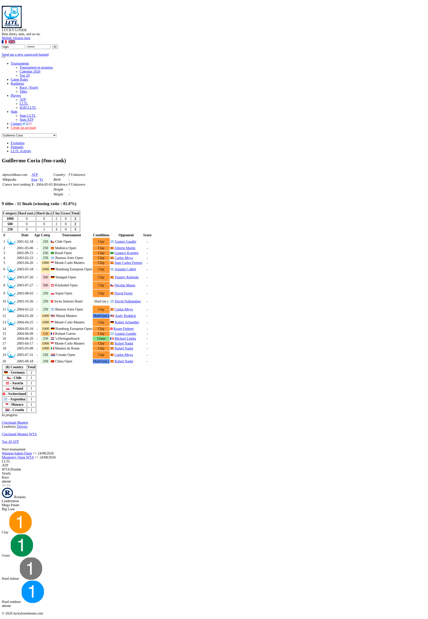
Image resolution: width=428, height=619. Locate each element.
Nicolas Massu (125, 285)
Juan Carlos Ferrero (128, 263)
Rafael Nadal (124, 343)
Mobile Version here (16, 38)
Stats (14, 111)
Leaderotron (10, 501)
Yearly (6, 473)
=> (9, 485)
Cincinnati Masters (15, 422)
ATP (23, 99)
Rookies (19, 497)
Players (16, 95)
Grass (6, 555)
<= (4, 485)
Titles (23, 91)
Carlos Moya (124, 258)
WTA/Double (11, 469)
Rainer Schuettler (127, 322)
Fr (41, 179)
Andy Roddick (125, 316)
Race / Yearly (29, 87)
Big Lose (8, 509)
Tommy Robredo (127, 277)
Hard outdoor (12, 602)
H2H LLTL (28, 107)
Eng (34, 179)
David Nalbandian (128, 301)
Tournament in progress (36, 67)
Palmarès (17, 147)
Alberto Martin (124, 248)
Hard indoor (11, 578)
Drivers (22, 426)
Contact (17, 123)
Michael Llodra (125, 338)
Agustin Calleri (125, 269)
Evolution (18, 143)
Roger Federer (123, 329)
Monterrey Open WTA (18, 457)
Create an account (23, 128)
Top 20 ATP (10, 442)
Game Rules (19, 79)
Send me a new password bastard (25, 54)
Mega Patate (10, 505)
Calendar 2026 (30, 71)
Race (5, 477)
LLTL (24, 103)
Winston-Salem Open (17, 453)
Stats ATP (26, 119)
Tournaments (20, 63)
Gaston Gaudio (125, 241)
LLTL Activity (21, 151)
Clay (5, 532)
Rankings (17, 83)
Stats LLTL (28, 115)
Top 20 (25, 75)
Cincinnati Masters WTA (19, 434)
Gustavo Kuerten (126, 253)
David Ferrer (124, 293)
